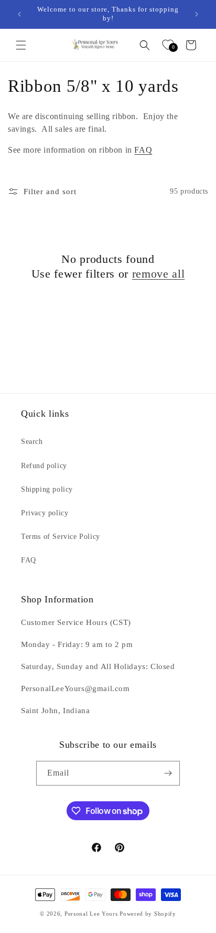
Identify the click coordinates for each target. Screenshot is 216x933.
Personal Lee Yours (91, 913)
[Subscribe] (167, 773)
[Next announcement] (196, 14)
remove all (158, 273)
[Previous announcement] (19, 14)
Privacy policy (44, 513)
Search (32, 442)
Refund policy (44, 466)
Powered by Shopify (148, 913)
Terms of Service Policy (60, 536)
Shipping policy (47, 489)
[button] (21, 45)
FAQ (143, 149)
